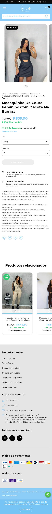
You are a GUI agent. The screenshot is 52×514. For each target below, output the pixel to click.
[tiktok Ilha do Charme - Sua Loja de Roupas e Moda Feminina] (19, 438)
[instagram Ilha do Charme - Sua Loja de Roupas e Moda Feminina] (5, 438)
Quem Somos (8, 363)
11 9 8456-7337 (12, 405)
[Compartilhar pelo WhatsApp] (4, 238)
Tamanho (5, 148)
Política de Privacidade (12, 382)
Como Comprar (8, 358)
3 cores (17, 311)
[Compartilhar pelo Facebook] (10, 239)
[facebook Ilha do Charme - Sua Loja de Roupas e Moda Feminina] (12, 438)
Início (4, 93)
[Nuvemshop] (10, 496)
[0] (47, 9)
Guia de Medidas (9, 387)
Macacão (34, 93)
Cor (3, 137)
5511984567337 (12, 401)
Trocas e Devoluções (11, 373)
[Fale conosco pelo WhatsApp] (48, 494)
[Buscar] (47, 16)
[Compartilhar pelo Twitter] (16, 239)
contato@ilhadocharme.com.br (19, 410)
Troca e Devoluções (10, 368)
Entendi (26, 510)
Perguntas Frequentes (12, 378)
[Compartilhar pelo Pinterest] (21, 239)
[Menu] (5, 8)
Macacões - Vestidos (18, 93)
